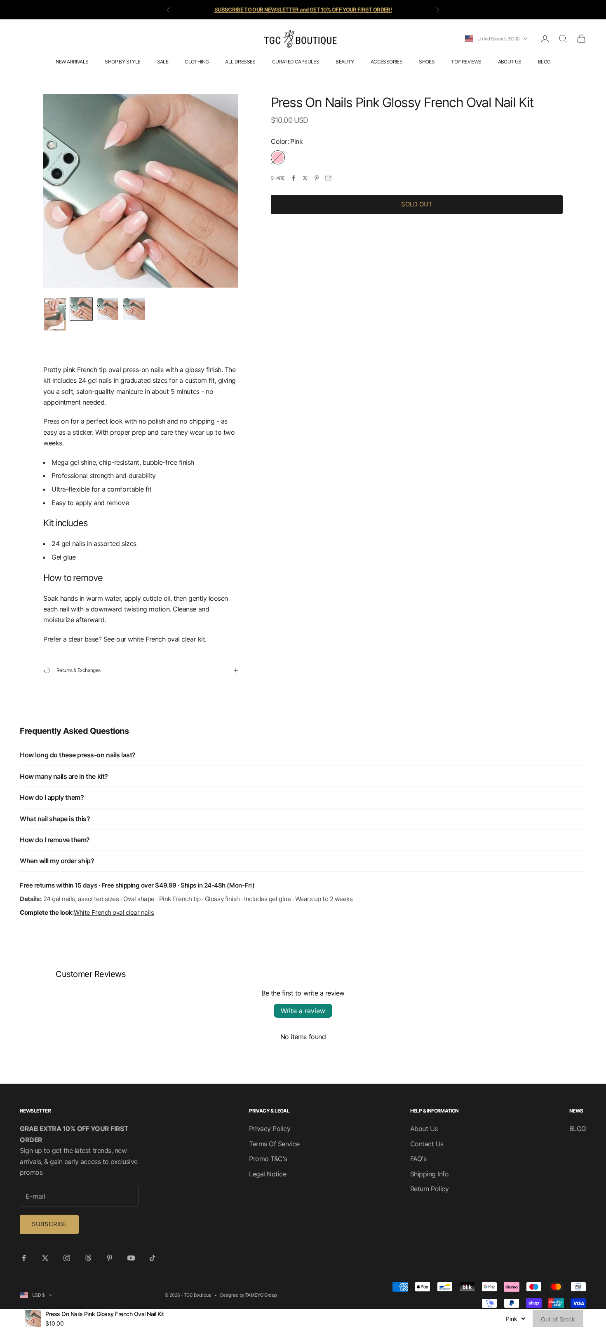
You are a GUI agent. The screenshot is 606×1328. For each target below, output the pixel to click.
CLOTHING (197, 62)
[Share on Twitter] (305, 178)
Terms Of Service (274, 1144)
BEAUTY (345, 62)
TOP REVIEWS (466, 62)
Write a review (303, 1011)
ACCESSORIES (386, 62)
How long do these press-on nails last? (78, 755)
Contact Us (427, 1144)
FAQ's (418, 1159)
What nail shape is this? (55, 819)
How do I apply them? (52, 797)
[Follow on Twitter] (45, 1258)
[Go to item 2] (81, 309)
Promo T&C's (268, 1159)
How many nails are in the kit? (64, 776)
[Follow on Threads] (88, 1258)
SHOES (427, 62)
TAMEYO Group (261, 1295)
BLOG (544, 62)
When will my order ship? (57, 861)
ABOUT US (509, 62)
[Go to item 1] (54, 314)
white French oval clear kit (166, 639)
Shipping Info (429, 1174)
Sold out (416, 204)
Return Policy (429, 1189)
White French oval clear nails (114, 912)
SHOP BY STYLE (122, 62)
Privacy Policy (269, 1128)
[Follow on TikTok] (152, 1258)
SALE (163, 62)
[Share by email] (328, 178)
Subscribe (49, 1224)
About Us (424, 1128)
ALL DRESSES (240, 62)
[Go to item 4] (134, 309)
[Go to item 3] (107, 309)
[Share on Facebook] (293, 178)
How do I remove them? (55, 840)
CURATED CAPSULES (295, 62)
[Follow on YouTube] (131, 1258)
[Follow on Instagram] (67, 1258)
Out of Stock (558, 1319)
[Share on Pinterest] (316, 178)
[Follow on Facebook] (24, 1258)
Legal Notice (267, 1174)
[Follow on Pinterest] (110, 1258)
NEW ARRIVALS (72, 62)
